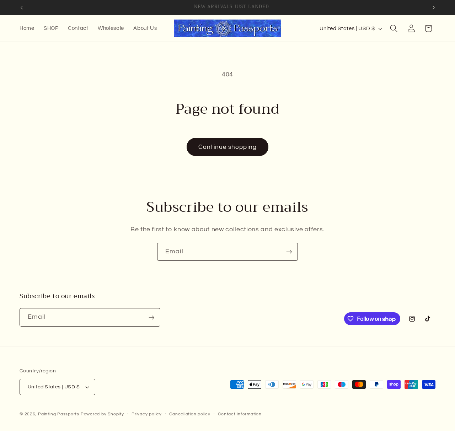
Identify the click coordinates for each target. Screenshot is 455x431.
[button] (393, 28)
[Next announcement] (433, 7)
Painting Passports (58, 414)
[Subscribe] (289, 252)
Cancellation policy (189, 414)
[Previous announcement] (22, 7)
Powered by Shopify (102, 414)
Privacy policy (147, 414)
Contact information (240, 414)
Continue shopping (227, 147)
